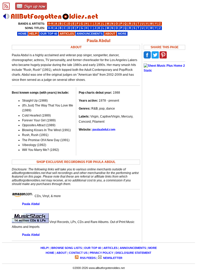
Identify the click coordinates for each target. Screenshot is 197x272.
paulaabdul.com (103, 129)
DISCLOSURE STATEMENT (133, 252)
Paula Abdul (31, 204)
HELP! (45, 247)
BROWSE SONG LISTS (66, 247)
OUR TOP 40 (92, 247)
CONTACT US (78, 252)
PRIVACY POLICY (101, 252)
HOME (50, 252)
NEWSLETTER (112, 257)
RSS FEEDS (87, 257)
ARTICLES (110, 247)
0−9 (50, 23)
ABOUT (61, 252)
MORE (152, 247)
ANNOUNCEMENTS (133, 247)
